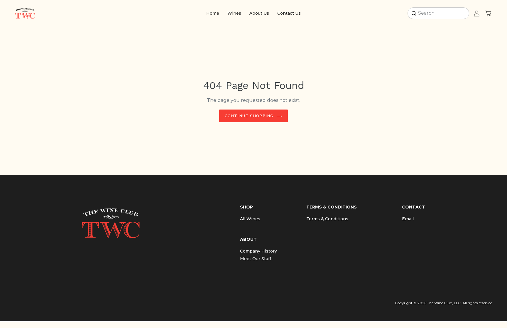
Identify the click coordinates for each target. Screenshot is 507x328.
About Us (259, 13)
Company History (258, 251)
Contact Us (289, 13)
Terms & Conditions (327, 218)
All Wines (250, 218)
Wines (234, 13)
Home (212, 13)
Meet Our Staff (255, 258)
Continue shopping (249, 115)
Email (408, 218)
